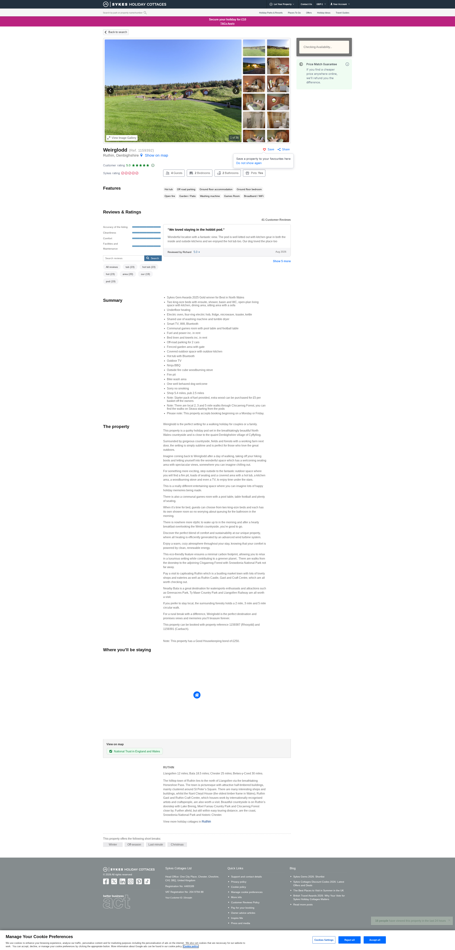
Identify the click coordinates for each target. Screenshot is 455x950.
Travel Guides (342, 13)
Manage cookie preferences (247, 892)
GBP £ (320, 4)
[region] (227, 940)
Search (155, 258)
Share (286, 149)
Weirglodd (115, 150)
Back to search (117, 32)
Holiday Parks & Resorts (271, 13)
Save (271, 149)
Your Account (340, 4)
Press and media (240, 923)
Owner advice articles (243, 912)
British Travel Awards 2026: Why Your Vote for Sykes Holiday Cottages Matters (319, 897)
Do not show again (249, 163)
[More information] (347, 64)
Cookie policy (238, 886)
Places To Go (294, 13)
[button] (110, 90)
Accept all (374, 939)
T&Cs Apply (227, 23)
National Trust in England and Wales (137, 751)
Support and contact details (246, 876)
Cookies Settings (323, 939)
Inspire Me (237, 918)
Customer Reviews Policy (245, 902)
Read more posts (303, 904)
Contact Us (306, 4)
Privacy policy (238, 881)
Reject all (349, 939)
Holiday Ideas (323, 13)
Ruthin (206, 821)
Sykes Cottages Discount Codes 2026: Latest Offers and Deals (318, 883)
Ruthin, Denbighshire (135, 155)
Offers (309, 13)
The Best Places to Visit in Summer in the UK (318, 890)
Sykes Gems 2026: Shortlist (308, 876)
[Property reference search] (145, 12)
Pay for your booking (242, 907)
